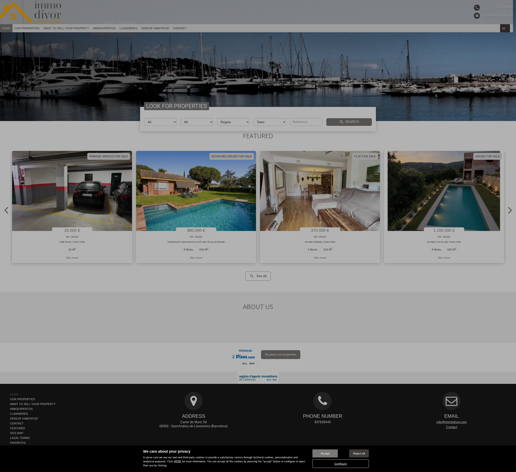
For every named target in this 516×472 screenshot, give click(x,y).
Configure (340, 463)
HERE (177, 461)
